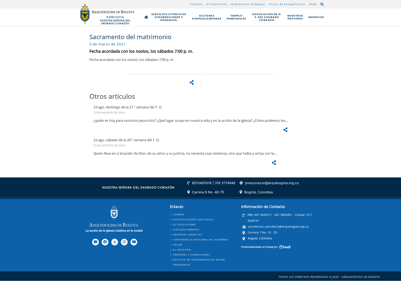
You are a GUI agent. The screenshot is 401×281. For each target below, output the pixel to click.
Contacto (196, 4)
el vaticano (182, 249)
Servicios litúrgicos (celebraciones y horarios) (169, 17)
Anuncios (316, 17)
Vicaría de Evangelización (287, 4)
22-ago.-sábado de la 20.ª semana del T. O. (127, 140)
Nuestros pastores (295, 17)
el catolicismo (184, 224)
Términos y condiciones (191, 254)
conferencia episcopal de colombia (200, 239)
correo (178, 214)
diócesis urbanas (186, 229)
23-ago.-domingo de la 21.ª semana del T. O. (128, 107)
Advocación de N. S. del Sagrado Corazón (267, 17)
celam (177, 244)
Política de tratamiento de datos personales (199, 262)
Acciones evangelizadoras (207, 17)
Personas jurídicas (187, 234)
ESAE (313, 4)
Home (146, 17)
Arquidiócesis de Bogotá (248, 4)
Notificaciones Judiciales (193, 219)
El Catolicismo (217, 4)
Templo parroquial (236, 17)
